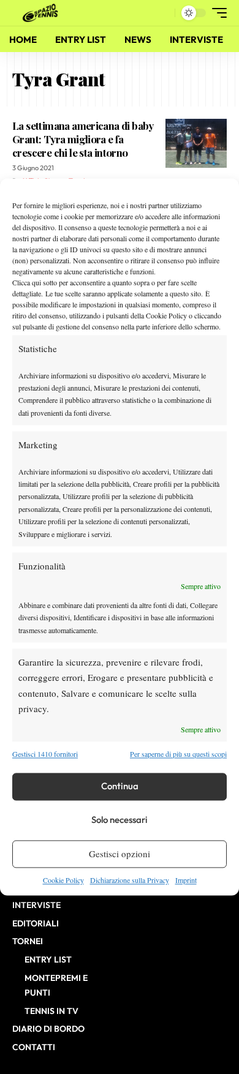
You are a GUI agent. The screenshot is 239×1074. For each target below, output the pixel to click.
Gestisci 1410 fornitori (45, 754)
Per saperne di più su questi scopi (178, 754)
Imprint (186, 880)
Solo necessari (119, 820)
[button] (163, 13)
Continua (119, 786)
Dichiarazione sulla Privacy (129, 880)
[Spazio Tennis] (42, 13)
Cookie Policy (63, 880)
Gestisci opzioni (119, 854)
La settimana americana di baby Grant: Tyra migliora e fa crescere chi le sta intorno (83, 139)
